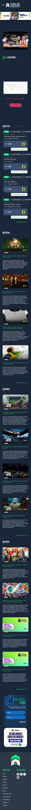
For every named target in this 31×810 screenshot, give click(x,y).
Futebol (6, 132)
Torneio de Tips (7, 796)
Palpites (5, 776)
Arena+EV (5, 788)
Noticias (5, 779)
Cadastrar (22, 722)
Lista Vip (5, 805)
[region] (15, 15)
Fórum (4, 791)
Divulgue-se (6, 802)
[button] (15, 15)
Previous (4, 40)
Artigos (5, 782)
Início (4, 773)
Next (27, 40)
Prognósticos (6, 799)
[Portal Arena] (13, 5)
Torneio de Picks (7, 793)
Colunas (5, 785)
